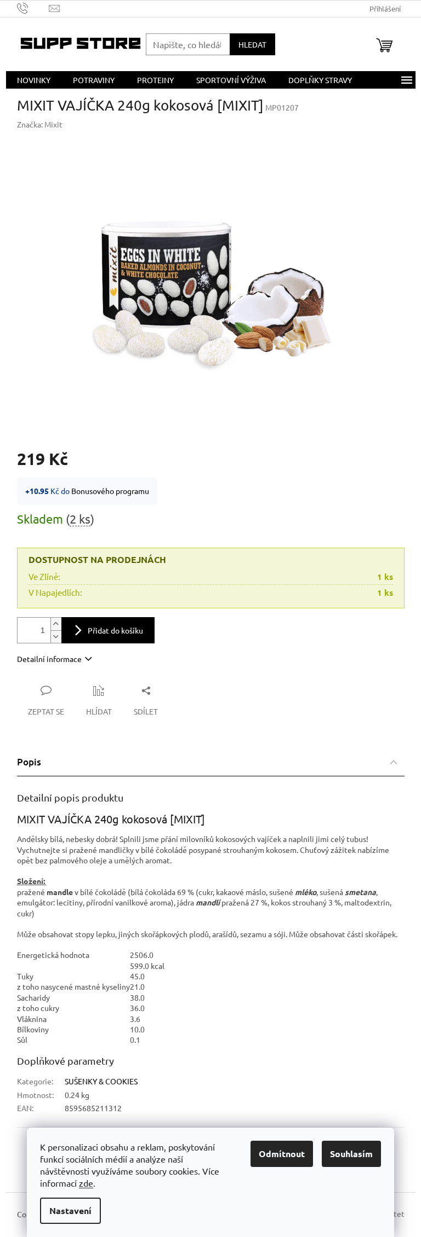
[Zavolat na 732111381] (33, 7)
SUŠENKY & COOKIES (101, 1081)
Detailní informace (49, 659)
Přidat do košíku (115, 630)
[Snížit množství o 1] (55, 636)
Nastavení (70, 1210)
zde (86, 1182)
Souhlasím (351, 1153)
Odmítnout (282, 1153)
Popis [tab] (29, 762)
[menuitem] (33, 80)
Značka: (39, 124)
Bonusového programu (110, 491)
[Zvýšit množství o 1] (55, 624)
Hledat (252, 44)
